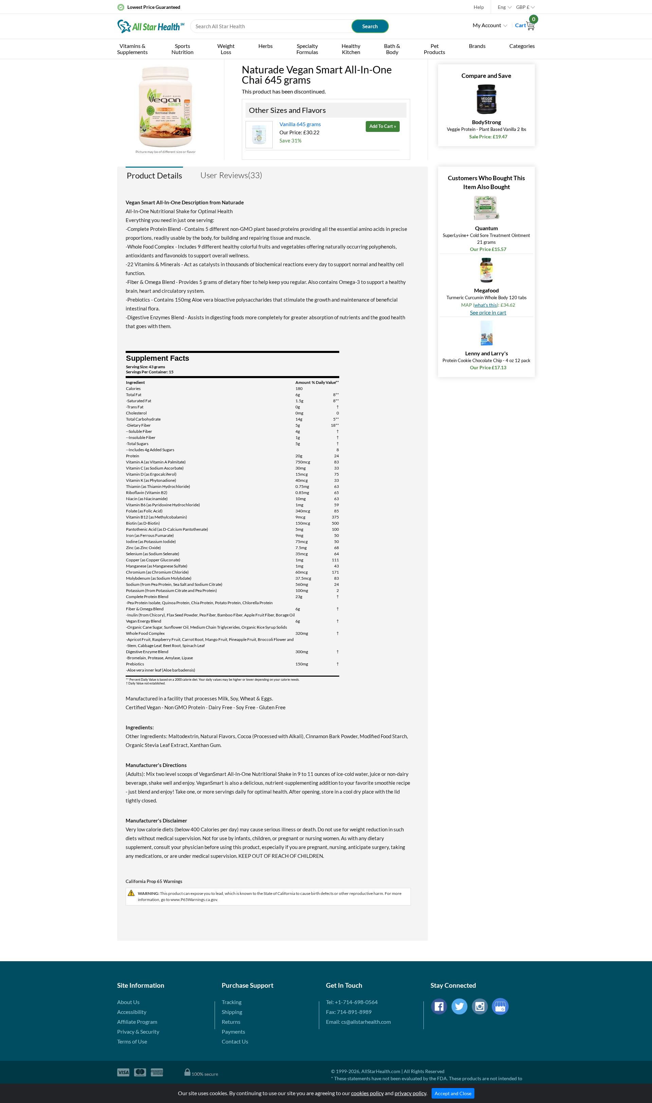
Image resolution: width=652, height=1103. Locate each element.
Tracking (231, 1002)
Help (479, 7)
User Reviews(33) (231, 175)
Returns (231, 1021)
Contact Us (235, 1041)
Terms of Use (132, 1041)
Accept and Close (453, 1093)
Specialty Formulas (307, 49)
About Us (128, 1002)
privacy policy (410, 1093)
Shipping (232, 1011)
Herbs (265, 46)
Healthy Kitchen (351, 49)
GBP (522, 7)
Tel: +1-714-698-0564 (352, 1002)
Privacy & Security (138, 1031)
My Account (487, 25)
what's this (485, 305)
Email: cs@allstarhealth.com (358, 1021)
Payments (233, 1031)
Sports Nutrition (182, 49)
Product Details (154, 175)
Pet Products (434, 49)
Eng (502, 7)
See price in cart (488, 312)
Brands (477, 46)
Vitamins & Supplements (132, 49)
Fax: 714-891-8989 (349, 1011)
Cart (525, 25)
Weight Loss (226, 49)
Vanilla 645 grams (300, 124)
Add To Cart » (382, 126)
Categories (522, 46)
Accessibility (131, 1011)
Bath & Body (392, 49)
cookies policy (367, 1093)
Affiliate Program (137, 1021)
